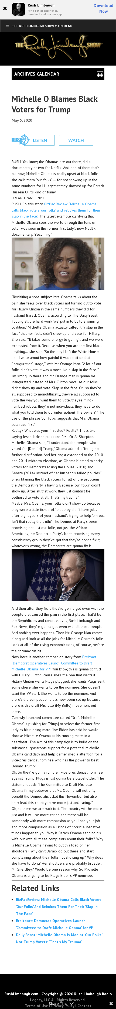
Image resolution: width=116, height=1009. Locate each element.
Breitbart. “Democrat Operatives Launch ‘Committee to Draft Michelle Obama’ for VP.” (54, 662)
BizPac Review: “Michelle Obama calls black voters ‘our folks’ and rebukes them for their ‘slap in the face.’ (56, 210)
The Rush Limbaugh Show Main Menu (42, 26)
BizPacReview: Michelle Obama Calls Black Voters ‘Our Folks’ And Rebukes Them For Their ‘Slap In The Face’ (58, 906)
